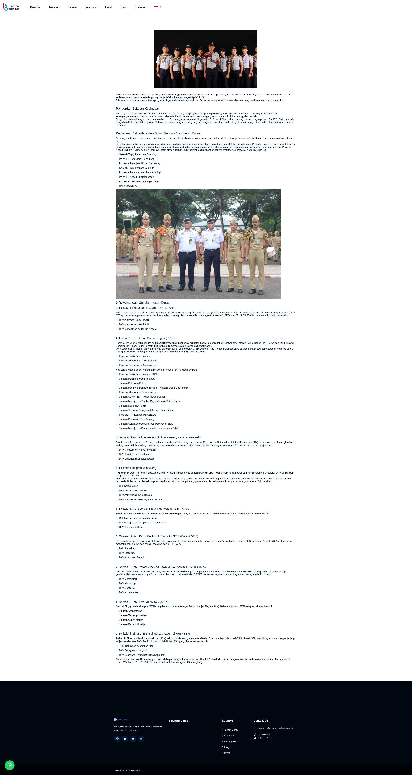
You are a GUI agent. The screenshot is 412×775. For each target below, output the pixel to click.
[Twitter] (125, 739)
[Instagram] (141, 739)
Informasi (91, 7)
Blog (123, 7)
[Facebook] (117, 739)
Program (72, 7)
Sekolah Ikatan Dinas (154, 302)
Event (108, 7)
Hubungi (140, 7)
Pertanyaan (230, 741)
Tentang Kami (231, 729)
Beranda (35, 7)
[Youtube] (133, 739)
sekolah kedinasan (183, 138)
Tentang (53, 7)
